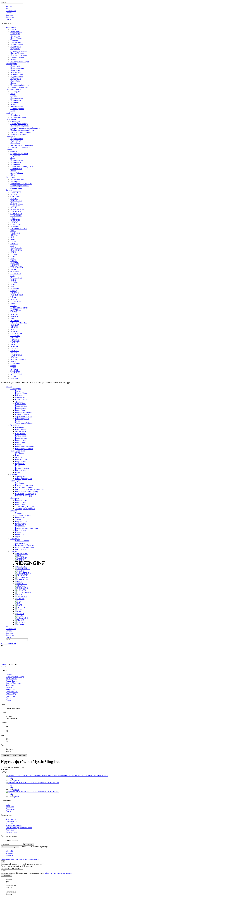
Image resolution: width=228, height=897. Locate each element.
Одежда (9, 149)
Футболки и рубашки (19, 154)
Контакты (10, 17)
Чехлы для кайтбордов (19, 62)
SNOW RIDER (16, 334)
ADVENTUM (16, 374)
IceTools (13, 353)
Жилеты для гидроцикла (20, 147)
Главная (4, 664)
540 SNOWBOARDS (18, 229)
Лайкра (13, 158)
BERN (13, 304)
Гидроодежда (15, 47)
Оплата (9, 13)
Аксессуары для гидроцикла (21, 145)
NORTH (13, 329)
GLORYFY (15, 325)
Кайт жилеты (15, 42)
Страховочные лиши (18, 55)
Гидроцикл (10, 137)
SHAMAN (14, 340)
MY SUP (13, 312)
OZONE (13, 207)
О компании (11, 11)
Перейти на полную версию (28, 859)
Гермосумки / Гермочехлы (21, 184)
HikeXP (13, 239)
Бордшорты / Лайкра (18, 51)
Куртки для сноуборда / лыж (21, 166)
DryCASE (14, 370)
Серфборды (15, 36)
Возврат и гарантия (13, 826)
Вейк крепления (17, 68)
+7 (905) (8, 644)
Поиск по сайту (12, 832)
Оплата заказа (11, 821)
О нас (8, 805)
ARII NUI (14, 314)
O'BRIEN (14, 327)
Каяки (12, 111)
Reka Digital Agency (9, 859)
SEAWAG (14, 222)
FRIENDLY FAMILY (18, 323)
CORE (13, 252)
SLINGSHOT (15, 192)
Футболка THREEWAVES (48, 783)
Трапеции (14, 40)
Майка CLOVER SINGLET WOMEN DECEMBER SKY (85, 776)
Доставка (9, 15)
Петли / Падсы (16, 38)
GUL (12, 237)
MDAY (13, 269)
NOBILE (14, 199)
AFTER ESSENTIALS (19, 308)
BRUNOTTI (15, 203)
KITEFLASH (15, 274)
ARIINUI (14, 316)
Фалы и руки (15, 70)
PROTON (14, 338)
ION (12, 246)
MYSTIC (14, 194)
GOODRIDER (16, 214)
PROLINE (14, 351)
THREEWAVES (16, 205)
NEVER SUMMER (18, 359)
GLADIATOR (16, 248)
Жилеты (13, 96)
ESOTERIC (15, 336)
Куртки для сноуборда (19, 124)
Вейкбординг (11, 64)
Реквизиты (10, 809)
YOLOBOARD (16, 267)
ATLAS (13, 306)
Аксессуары (10, 177)
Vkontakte (10, 851)
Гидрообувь (15, 49)
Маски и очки (16, 188)
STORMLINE (15, 216)
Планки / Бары (16, 32)
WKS (12, 344)
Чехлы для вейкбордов (19, 85)
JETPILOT (14, 321)
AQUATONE (15, 310)
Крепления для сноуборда (20, 132)
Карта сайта (10, 830)
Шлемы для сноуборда (19, 126)
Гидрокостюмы (16, 44)
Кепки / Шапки (16, 173)
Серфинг (9, 113)
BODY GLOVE (16, 346)
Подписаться (6, 875)
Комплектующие (17, 57)
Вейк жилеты (15, 72)
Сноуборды (15, 122)
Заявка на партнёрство (10, 847)
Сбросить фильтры (19, 756)
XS (11, 778)
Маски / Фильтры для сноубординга (25, 128)
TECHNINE (15, 233)
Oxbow (13, 366)
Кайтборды (15, 34)
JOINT (13, 259)
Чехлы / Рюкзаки (17, 179)
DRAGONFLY (16, 250)
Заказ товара (11, 819)
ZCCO (13, 376)
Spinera (13, 368)
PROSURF (14, 265)
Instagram (9, 853)
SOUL (13, 218)
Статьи (8, 19)
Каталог (9, 6)
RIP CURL (14, 348)
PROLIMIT (14, 342)
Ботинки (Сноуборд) (18, 134)
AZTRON (14, 244)
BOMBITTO (15, 220)
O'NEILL (14, 235)
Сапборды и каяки (13, 89)
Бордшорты (15, 156)
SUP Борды (15, 92)
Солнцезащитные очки (19, 186)
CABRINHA (15, 196)
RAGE (13, 231)
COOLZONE (15, 224)
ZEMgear (14, 357)
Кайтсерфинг (11, 27)
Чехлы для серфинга (18, 117)
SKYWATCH (15, 211)
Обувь (12, 175)
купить (16, 780)
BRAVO (13, 319)
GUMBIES (14, 271)
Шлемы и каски (16, 74)
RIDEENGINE (16, 201)
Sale (7, 8)
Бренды (9, 190)
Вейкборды (15, 66)
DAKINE (14, 378)
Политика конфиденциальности (19, 828)
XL (11, 787)
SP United (14, 254)
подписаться (28, 844)
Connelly (13, 291)
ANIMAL (14, 331)
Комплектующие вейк (19, 87)
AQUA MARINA (17, 209)
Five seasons (15, 363)
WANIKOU (15, 372)
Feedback (9, 855)
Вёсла (12, 94)
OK (3, 862)
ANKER (13, 261)
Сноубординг (11, 119)
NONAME (14, 263)
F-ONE (13, 241)
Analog (13, 361)
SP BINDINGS (16, 355)
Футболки (10, 685)
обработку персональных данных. (58, 873)
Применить (6, 756)
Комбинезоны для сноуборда (22, 130)
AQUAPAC (15, 226)
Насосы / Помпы (17, 53)
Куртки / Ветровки (13, 683)
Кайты (13, 29)
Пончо (13, 59)
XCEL (13, 256)
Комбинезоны (16, 169)
